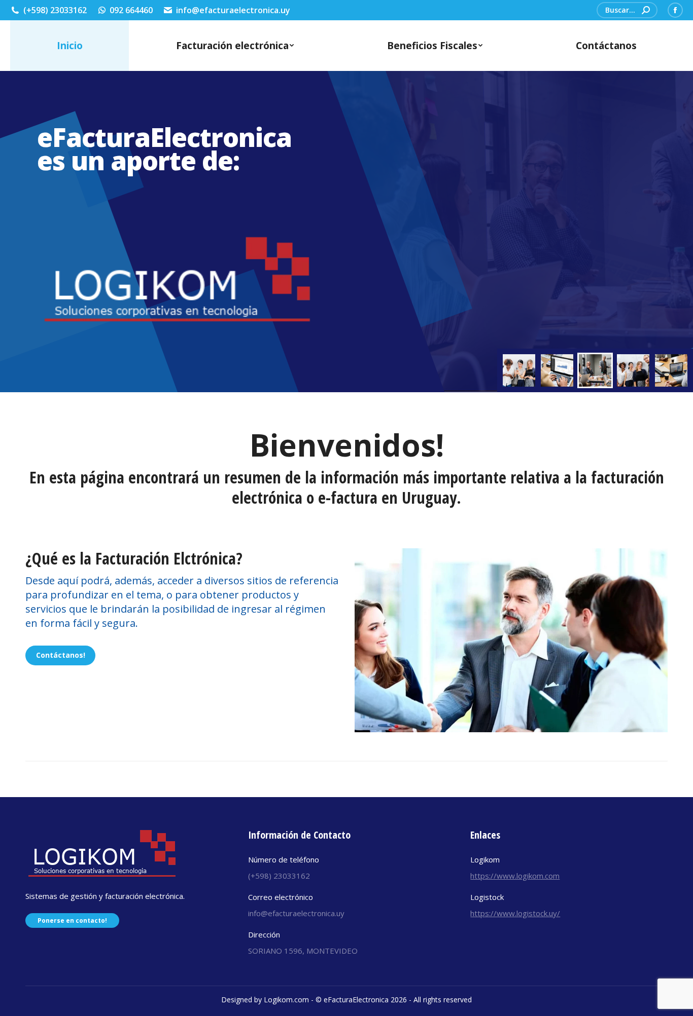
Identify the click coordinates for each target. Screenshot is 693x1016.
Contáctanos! (60, 655)
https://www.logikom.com (515, 876)
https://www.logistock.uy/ (515, 913)
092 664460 (131, 10)
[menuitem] (69, 45)
